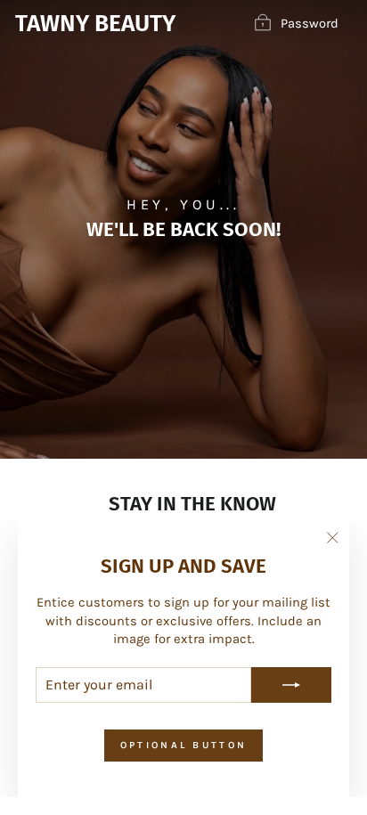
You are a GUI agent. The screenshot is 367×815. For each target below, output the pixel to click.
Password (309, 22)
